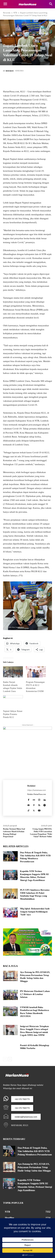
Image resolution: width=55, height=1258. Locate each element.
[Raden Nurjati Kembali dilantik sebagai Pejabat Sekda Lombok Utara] (13, 672)
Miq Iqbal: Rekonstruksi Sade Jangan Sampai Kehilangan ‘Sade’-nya (35, 911)
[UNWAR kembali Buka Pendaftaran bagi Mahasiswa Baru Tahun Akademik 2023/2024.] (10, 1011)
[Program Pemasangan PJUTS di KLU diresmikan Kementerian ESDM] (36, 672)
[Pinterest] (32, 80)
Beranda (6, 12)
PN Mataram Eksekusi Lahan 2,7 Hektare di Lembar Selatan (35, 994)
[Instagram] (39, 799)
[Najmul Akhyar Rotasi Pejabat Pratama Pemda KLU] (13, 700)
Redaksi (9, 71)
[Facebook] (13, 80)
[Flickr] (34, 799)
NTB (15, 12)
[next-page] (10, 1059)
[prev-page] (5, 1059)
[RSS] (39, 804)
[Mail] (28, 804)
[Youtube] (39, 810)
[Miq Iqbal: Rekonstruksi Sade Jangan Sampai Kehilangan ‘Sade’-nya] (10, 912)
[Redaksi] (15, 798)
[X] (23, 80)
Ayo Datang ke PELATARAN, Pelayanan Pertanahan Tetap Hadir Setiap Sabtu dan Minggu (34, 1167)
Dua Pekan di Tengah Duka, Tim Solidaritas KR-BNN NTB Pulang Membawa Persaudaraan (35, 1151)
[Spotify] (44, 804)
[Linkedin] (44, 799)
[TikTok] (28, 810)
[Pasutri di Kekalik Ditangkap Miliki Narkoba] (10, 1049)
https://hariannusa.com (36, 790)
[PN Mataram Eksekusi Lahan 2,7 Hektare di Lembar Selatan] (10, 995)
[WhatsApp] (41, 80)
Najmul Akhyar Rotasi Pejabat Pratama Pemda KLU (12, 714)
